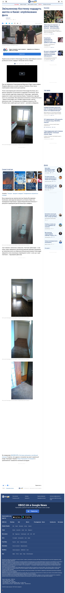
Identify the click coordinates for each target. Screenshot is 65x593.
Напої (18, 541)
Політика (12, 522)
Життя (27, 522)
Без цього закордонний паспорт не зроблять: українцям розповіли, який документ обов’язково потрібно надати (50, 54)
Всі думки (47, 248)
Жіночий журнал (29, 553)
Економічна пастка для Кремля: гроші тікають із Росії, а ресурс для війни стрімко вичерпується (51, 215)
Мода (24, 553)
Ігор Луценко (47, 172)
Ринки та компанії (16, 545)
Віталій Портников (48, 181)
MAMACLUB (23, 549)
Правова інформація (41, 496)
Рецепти (14, 541)
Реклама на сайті (16, 498)
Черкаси (29, 526)
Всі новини (60, 522)
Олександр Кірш (48, 237)
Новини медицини (16, 549)
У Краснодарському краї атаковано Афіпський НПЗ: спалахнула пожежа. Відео (53, 132)
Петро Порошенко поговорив (25, 458)
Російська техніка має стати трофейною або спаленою (50, 225)
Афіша (14, 553)
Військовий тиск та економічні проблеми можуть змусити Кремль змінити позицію (52, 113)
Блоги (43, 522)
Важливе (46, 8)
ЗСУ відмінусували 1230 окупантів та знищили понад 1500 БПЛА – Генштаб (53, 121)
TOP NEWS (47, 90)
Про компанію (15, 496)
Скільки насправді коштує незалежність (51, 241)
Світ (19, 522)
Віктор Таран (47, 189)
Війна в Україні (23, 4)
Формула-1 (30, 530)
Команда (26, 496)
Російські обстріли (47, 4)
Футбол (14, 530)
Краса (21, 553)
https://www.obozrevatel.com (44, 559)
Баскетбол (18, 530)
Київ (13, 526)
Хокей (23, 530)
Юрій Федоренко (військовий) (50, 218)
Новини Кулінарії (23, 541)
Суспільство (8, 18)
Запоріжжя (21, 526)
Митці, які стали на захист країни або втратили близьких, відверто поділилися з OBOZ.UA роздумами (52, 31)
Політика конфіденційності (55, 496)
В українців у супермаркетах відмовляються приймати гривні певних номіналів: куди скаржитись (50, 40)
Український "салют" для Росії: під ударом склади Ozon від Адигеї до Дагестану (51, 187)
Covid (27, 549)
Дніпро (25, 526)
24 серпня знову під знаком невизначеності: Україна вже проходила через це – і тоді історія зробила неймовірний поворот (50, 178)
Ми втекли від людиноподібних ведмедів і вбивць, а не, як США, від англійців (50, 234)
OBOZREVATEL (15, 455)
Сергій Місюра (47, 228)
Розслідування (37, 522)
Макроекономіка (24, 545)
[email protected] (17, 583)
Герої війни (16, 4)
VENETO (40, 4)
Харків (16, 526)
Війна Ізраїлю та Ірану (32, 4)
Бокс (26, 530)
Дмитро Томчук (48, 244)
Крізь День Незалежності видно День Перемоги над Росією (50, 170)
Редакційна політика (10, 488)
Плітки (17, 553)
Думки (46, 165)
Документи (27, 498)
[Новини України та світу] (21, 488)
